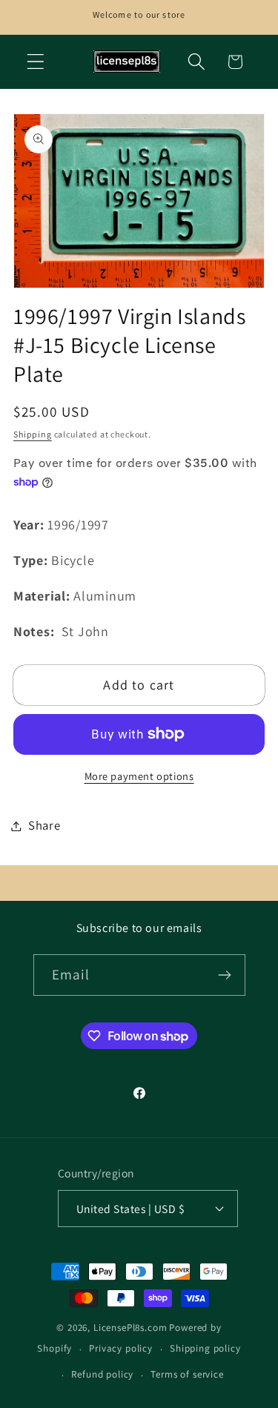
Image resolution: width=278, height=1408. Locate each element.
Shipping (32, 434)
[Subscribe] (225, 975)
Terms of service (186, 1374)
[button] (36, 62)
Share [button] (44, 825)
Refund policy (102, 1374)
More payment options (139, 776)
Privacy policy (121, 1348)
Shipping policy (205, 1348)
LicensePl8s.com (130, 1327)
